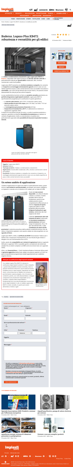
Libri (48, 18)
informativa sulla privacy (26, 363)
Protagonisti (24, 15)
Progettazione (41, 13)
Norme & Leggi (61, 13)
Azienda (27, 315)
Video (13, 18)
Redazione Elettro (67, 40)
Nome (6, 308)
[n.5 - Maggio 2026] (68, 57)
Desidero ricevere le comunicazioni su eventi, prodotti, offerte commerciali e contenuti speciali (25, 377)
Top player (36, 18)
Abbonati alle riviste (15, 453)
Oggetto (6, 337)
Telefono (35, 330)
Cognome (28, 308)
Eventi (28, 18)
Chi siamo (6, 453)
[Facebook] (6, 456)
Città (6, 330)
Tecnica (50, 13)
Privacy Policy (59, 458)
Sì (6, 325)
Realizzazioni (30, 13)
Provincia (21, 330)
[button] (70, 10)
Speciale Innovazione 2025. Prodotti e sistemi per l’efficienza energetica (18, 412)
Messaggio (8, 344)
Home (2, 21)
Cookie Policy (67, 458)
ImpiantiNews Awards (58, 18)
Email (6, 315)
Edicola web (61, 63)
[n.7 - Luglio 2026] (55, 57)
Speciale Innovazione (8, 25)
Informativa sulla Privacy (14, 372)
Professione (47, 15)
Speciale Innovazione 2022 (16, 296)
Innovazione (37, 15)
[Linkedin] (18, 456)
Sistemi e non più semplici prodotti (51, 434)
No (6, 326)
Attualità (8, 13)
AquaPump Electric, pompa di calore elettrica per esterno (54, 412)
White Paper (20, 18)
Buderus (6, 296)
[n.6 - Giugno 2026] (61, 57)
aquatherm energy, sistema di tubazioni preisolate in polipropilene (16, 435)
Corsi (43, 18)
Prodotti (18, 13)
